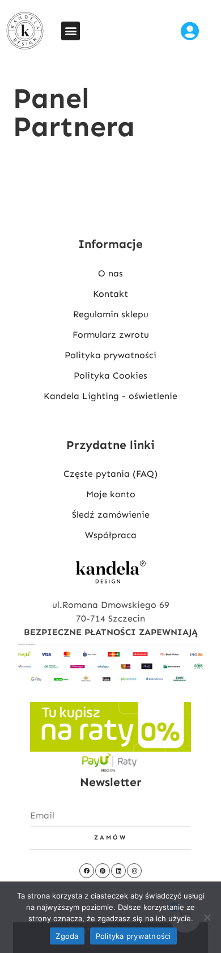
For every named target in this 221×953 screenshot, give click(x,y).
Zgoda (67, 936)
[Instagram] (134, 870)
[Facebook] (86, 870)
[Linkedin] (118, 870)
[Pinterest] (102, 870)
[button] (70, 31)
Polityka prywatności (133, 936)
